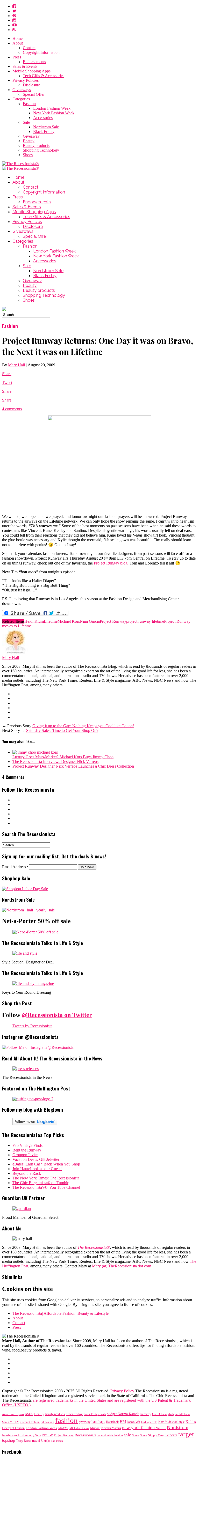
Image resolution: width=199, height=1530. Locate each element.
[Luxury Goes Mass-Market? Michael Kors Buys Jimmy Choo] (35, 752)
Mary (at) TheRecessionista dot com (121, 1266)
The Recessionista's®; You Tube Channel (46, 1187)
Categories (21, 99)
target (186, 1434)
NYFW (47, 1435)
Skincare (171, 1435)
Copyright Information (41, 52)
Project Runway (113, 621)
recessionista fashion (110, 1435)
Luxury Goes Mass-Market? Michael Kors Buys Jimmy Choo (62, 757)
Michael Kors (69, 621)
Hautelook (112, 1422)
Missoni (95, 1428)
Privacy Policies (25, 80)
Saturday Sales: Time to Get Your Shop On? (62, 730)
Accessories (43, 117)
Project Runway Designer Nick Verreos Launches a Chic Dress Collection (73, 766)
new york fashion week (144, 1427)
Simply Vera (156, 1435)
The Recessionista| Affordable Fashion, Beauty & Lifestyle (60, 1313)
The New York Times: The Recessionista (45, 1178)
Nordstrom (177, 1427)
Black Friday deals (95, 1414)
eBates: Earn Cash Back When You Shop (46, 1164)
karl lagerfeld (149, 1421)
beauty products (55, 1414)
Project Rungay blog (110, 563)
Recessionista (85, 1435)
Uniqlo (45, 1441)
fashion (66, 1420)
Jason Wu (133, 1422)
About (17, 43)
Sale (26, 122)
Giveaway (31, 136)
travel (36, 1441)
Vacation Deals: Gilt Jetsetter (35, 1159)
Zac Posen (57, 1440)
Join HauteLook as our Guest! (37, 1169)
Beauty (28, 141)
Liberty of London (13, 1428)
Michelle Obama (79, 1428)
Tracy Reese (23, 1441)
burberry (145, 1414)
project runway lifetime (145, 621)
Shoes (28, 155)
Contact (29, 48)
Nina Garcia (90, 621)
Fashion (29, 103)
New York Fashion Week (53, 113)
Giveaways (21, 89)
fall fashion (47, 1422)
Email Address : (15, 867)
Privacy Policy (122, 1391)
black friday (74, 1414)
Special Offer (34, 94)
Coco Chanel (159, 1414)
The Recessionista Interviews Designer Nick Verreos (55, 761)
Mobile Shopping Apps (31, 71)
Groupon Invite (25, 1155)
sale (127, 1434)
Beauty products (36, 145)
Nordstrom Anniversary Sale (21, 1435)
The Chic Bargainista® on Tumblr (40, 1182)
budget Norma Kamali (123, 1414)
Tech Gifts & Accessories (43, 75)
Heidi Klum (34, 621)
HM (123, 1422)
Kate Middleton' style (171, 1422)
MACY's (63, 1428)
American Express (13, 1414)
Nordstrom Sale (46, 127)
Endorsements (34, 62)
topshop (8, 1440)
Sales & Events (24, 66)
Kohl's (191, 1422)
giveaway (84, 1422)
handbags (98, 1422)
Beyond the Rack (26, 1173)
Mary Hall (16, 365)
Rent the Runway (26, 1150)
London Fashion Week (51, 108)
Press (16, 57)
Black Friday (43, 131)
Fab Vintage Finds (27, 1145)
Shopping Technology (41, 150)
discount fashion (30, 1421)
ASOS (29, 1414)
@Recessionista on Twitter (57, 1015)
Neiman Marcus (111, 1428)
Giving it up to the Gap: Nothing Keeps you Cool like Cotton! (83, 726)
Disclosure (31, 85)
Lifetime (51, 621)
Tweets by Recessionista (32, 1026)
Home (17, 38)
